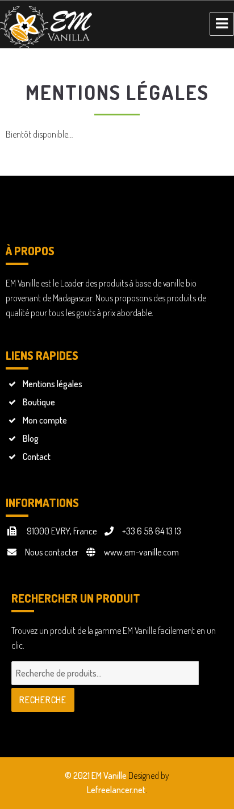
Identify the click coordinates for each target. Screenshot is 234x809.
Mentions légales (52, 383)
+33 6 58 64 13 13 (151, 531)
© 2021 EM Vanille (96, 775)
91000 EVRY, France (61, 531)
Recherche (42, 700)
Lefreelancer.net (116, 789)
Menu (222, 24)
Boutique (39, 402)
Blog (31, 438)
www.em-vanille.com (141, 552)
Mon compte (45, 420)
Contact (37, 456)
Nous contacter (51, 552)
